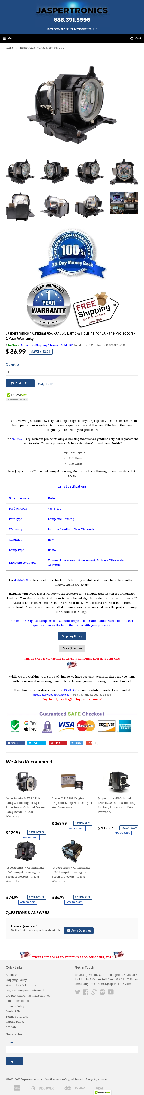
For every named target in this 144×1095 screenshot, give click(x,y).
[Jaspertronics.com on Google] (94, 993)
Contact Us (13, 1011)
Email (10, 1042)
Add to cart (30, 837)
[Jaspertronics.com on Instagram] (102, 993)
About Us (12, 975)
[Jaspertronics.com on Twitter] (77, 993)
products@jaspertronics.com (52, 694)
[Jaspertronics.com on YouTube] (111, 993)
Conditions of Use (17, 1001)
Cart (138, 38)
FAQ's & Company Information (26, 990)
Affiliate (11, 1027)
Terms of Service (17, 1016)
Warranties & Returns (21, 985)
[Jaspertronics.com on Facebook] (86, 993)
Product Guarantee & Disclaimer (28, 995)
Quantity (13, 364)
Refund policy (15, 1021)
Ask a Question (72, 648)
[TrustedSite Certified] (17, 396)
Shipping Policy (72, 636)
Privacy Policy (15, 1006)
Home (9, 47)
